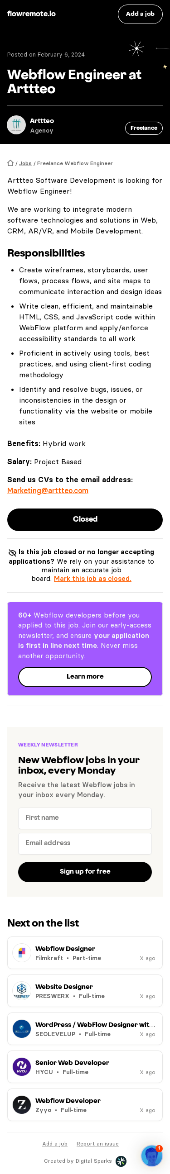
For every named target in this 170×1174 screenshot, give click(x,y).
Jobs (25, 163)
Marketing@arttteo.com (47, 490)
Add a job (55, 1143)
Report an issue (98, 1143)
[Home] (10, 163)
